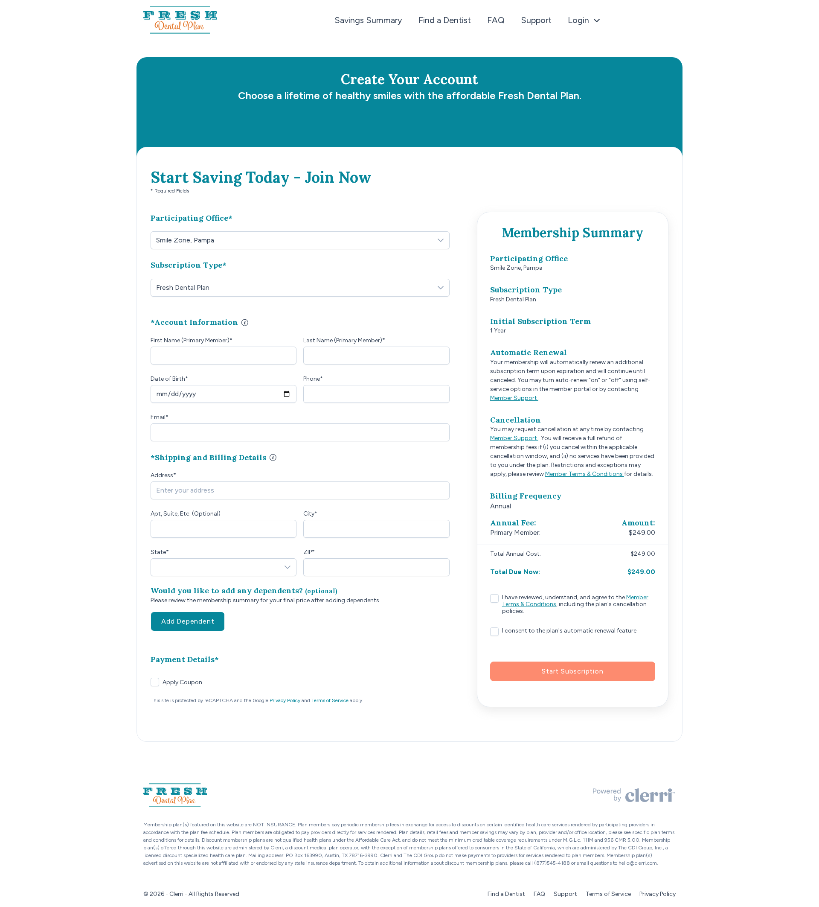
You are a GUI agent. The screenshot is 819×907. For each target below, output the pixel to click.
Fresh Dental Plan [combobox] (182, 287)
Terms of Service (330, 700)
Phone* (313, 378)
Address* (163, 475)
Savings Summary (368, 20)
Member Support (514, 398)
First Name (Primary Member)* (191, 340)
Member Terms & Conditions (584, 474)
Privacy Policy (285, 700)
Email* (159, 417)
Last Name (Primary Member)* (344, 340)
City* (310, 513)
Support (536, 20)
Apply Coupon (182, 682)
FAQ (496, 20)
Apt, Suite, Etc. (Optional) (186, 513)
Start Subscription (572, 671)
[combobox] (300, 490)
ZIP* (309, 552)
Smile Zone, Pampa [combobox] (185, 240)
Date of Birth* (169, 378)
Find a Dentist (444, 20)
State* (160, 552)
